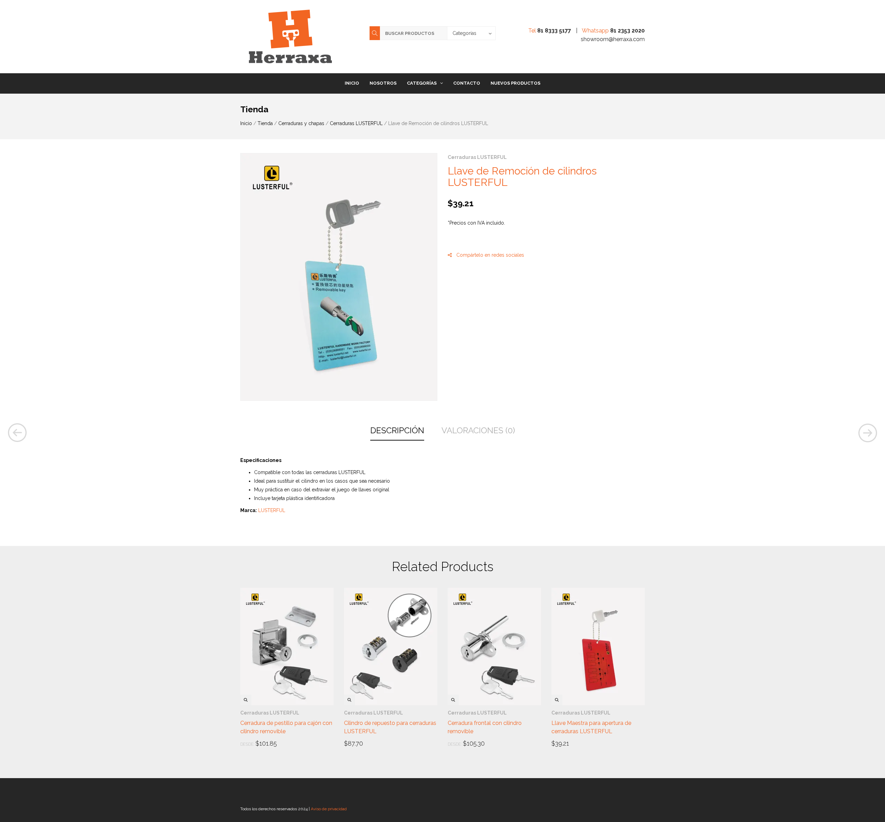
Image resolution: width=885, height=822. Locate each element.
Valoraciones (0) (478, 430)
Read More (259, 743)
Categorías (422, 83)
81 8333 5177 (554, 30)
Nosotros (383, 83)
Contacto (466, 83)
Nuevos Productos (515, 83)
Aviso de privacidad (329, 808)
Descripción (397, 430)
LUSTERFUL (271, 510)
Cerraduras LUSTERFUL (356, 123)
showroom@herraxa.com (613, 39)
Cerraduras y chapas (301, 123)
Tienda (265, 123)
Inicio (352, 83)
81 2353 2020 (627, 30)
